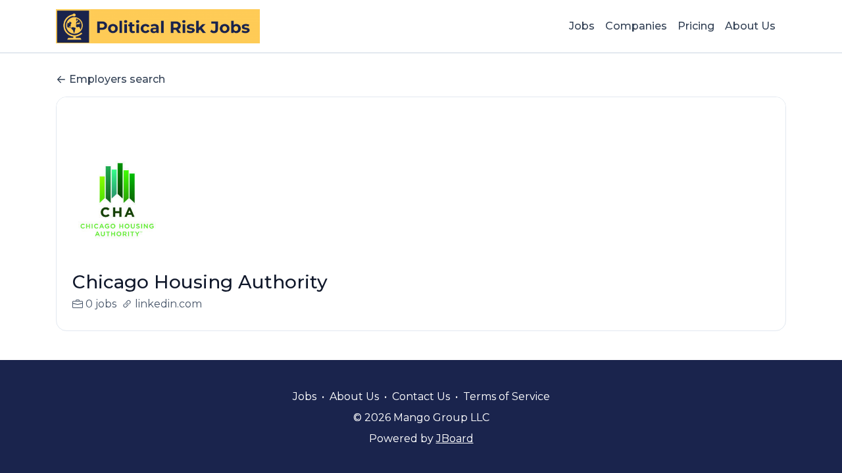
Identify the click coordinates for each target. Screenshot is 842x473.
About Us (750, 26)
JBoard (455, 438)
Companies (636, 26)
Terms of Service (506, 396)
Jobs (582, 26)
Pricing (696, 26)
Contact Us (421, 396)
